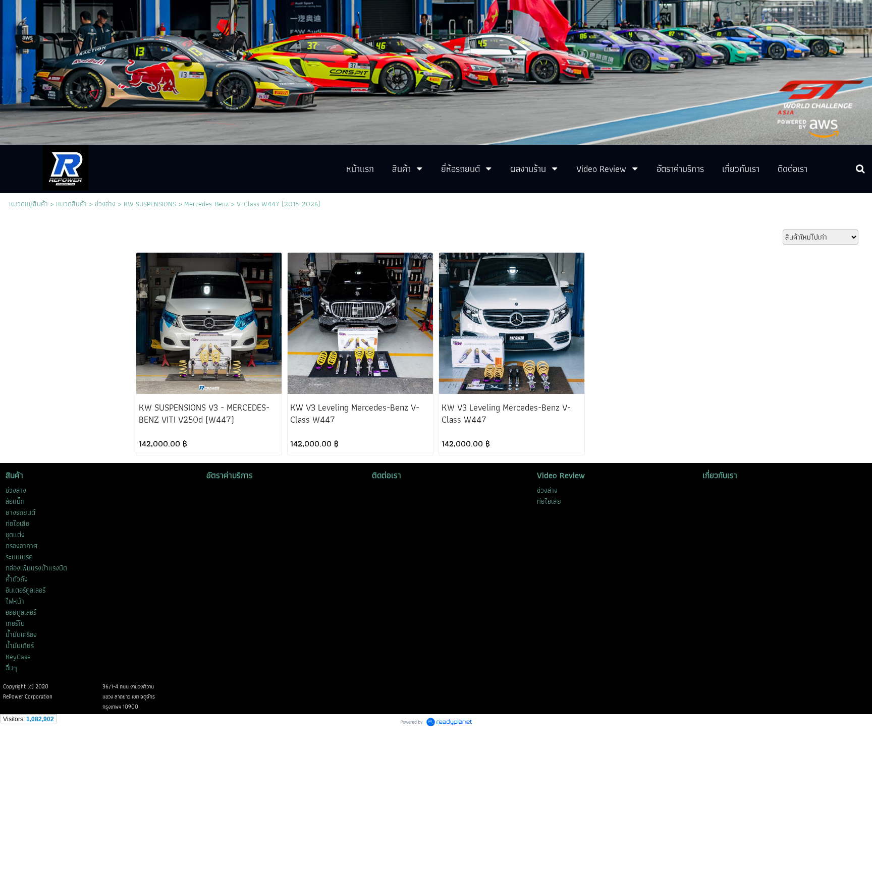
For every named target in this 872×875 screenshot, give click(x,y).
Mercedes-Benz (206, 203)
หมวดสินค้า (71, 203)
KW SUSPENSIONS (150, 203)
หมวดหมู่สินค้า (28, 203)
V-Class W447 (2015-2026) (278, 203)
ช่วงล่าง (105, 203)
